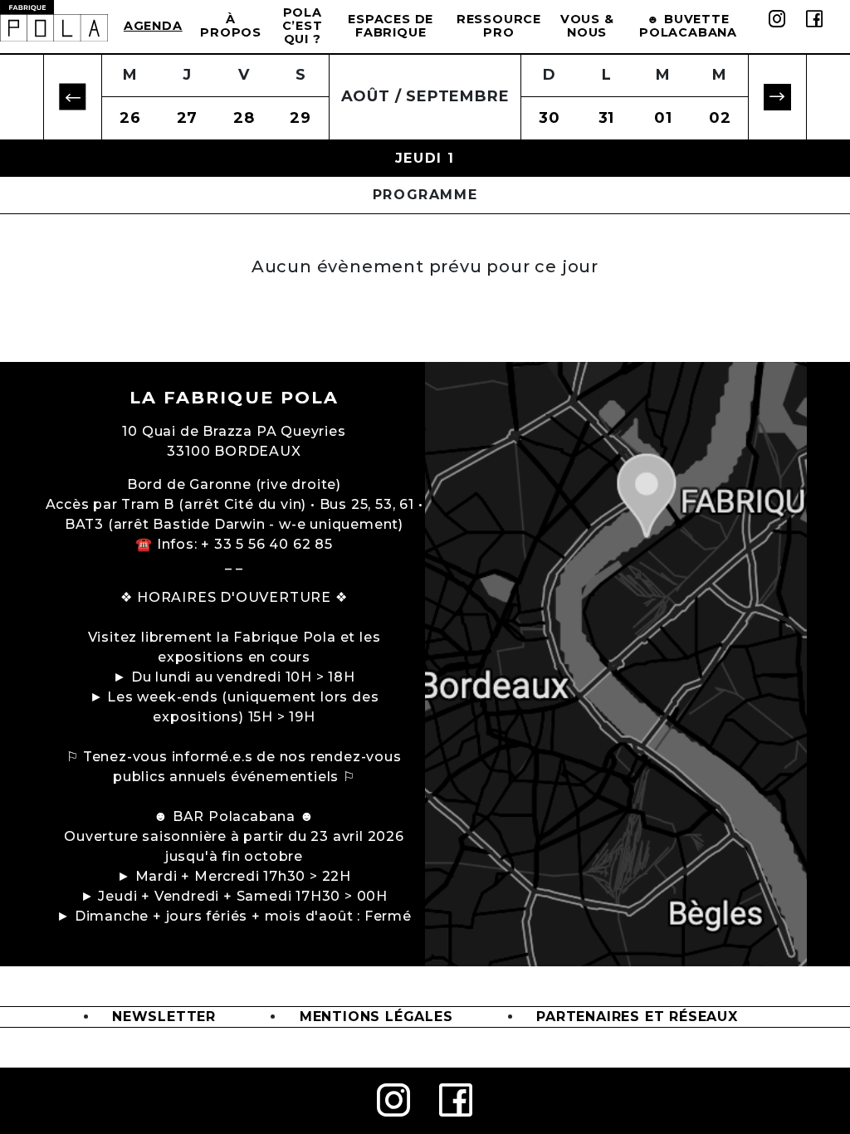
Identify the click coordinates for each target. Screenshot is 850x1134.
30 (549, 118)
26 (130, 118)
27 (187, 118)
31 (606, 118)
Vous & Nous (587, 26)
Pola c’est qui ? (302, 25)
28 (244, 118)
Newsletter (164, 1016)
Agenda (153, 25)
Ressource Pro (499, 26)
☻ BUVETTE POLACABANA (688, 26)
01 (663, 118)
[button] (72, 97)
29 (300, 118)
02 (720, 118)
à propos (230, 26)
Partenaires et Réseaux (637, 1016)
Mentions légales (376, 1016)
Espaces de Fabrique (390, 26)
